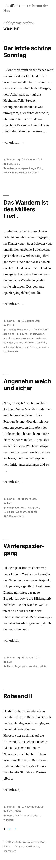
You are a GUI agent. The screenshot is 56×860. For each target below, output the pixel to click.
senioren (41, 342)
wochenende (10, 351)
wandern (33, 172)
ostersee (41, 338)
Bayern (28, 329)
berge (32, 168)
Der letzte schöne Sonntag (27, 52)
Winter (43, 666)
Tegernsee (21, 666)
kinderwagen (36, 333)
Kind (25, 333)
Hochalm (8, 172)
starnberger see (19, 347)
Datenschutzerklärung (27, 846)
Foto (9, 163)
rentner (20, 342)
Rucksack (9, 511)
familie (38, 329)
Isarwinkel (21, 172)
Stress (33, 347)
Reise (17, 163)
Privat (10, 325)
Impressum (9, 850)
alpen (24, 168)
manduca (8, 338)
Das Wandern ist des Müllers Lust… (25, 209)
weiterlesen (11, 142)
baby (20, 329)
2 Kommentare (15, 516)
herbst (26, 815)
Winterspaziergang (23, 549)
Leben (17, 811)
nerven (31, 338)
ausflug (11, 329)
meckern (21, 338)
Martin (11, 159)
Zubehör (32, 511)
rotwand (37, 815)
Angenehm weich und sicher (27, 385)
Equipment (13, 507)
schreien (30, 342)
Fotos (10, 666)
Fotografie (33, 507)
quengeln (8, 342)
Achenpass (13, 168)
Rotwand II (17, 696)
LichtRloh (11, 5)
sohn (6, 347)
